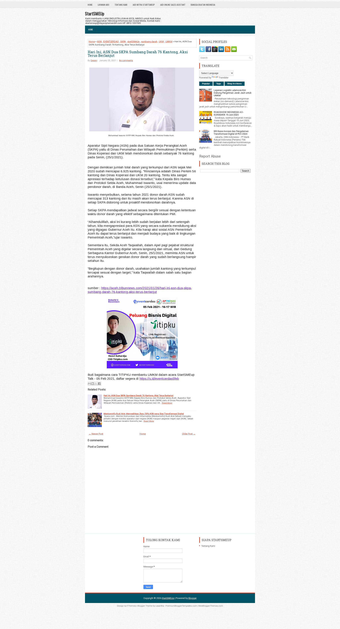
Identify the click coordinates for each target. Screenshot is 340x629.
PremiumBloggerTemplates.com (181, 606)
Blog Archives (234, 83)
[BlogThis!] (92, 383)
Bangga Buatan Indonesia (203, 4)
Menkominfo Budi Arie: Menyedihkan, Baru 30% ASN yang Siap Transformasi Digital (144, 413)
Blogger (192, 598)
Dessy (94, 60)
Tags (218, 83)
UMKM (168, 41)
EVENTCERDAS (111, 41)
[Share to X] (96, 383)
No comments (126, 60)
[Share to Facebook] (99, 383)
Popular (206, 83)
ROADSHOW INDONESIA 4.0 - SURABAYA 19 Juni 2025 (229, 113)
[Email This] (89, 383)
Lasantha (160, 606)
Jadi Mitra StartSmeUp (144, 4)
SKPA (123, 41)
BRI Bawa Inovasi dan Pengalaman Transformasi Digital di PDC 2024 (231, 132)
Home (90, 4)
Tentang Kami (121, 4)
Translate (223, 77)
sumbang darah (149, 41)
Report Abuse (210, 156)
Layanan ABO (103, 4)
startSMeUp (133, 41)
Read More (167, 403)
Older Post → (189, 433)
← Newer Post (96, 433)
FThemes (131, 606)
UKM (161, 41)
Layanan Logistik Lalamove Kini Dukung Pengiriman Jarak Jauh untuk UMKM (232, 93)
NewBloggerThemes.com (211, 606)
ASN (99, 41)
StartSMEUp (94, 13)
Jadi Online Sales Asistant (172, 4)
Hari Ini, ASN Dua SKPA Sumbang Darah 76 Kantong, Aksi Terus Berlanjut (138, 53)
